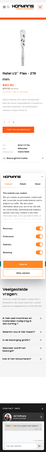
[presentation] (9, 7)
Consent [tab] (8, 184)
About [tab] (38, 184)
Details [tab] (23, 184)
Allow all (23, 264)
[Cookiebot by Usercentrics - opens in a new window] (32, 176)
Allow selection (23, 273)
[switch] (39, 236)
